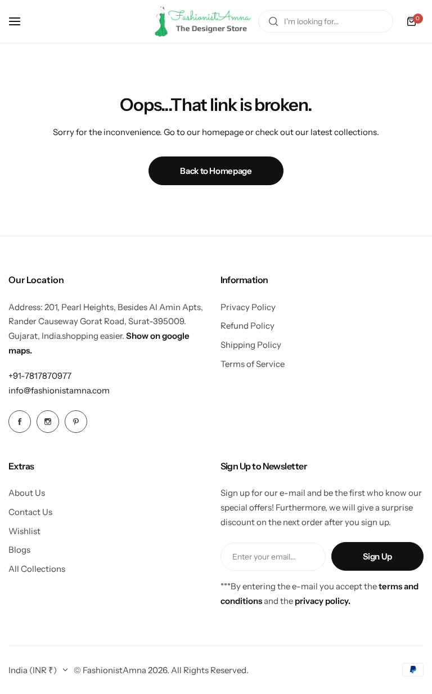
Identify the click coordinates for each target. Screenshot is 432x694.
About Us (26, 492)
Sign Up (377, 556)
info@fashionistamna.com (59, 390)
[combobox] (325, 21)
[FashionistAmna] (203, 21)
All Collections (36, 568)
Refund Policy (247, 325)
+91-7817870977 (39, 375)
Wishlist (24, 531)
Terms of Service (252, 364)
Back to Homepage (215, 170)
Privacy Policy (248, 307)
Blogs (19, 549)
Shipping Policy (250, 344)
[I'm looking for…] (273, 21)
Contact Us (30, 512)
